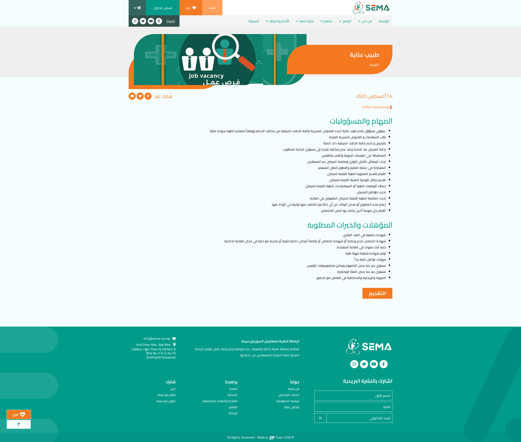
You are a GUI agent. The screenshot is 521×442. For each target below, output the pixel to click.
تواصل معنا (291, 407)
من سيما (293, 389)
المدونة (253, 21)
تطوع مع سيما (166, 401)
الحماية (233, 395)
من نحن (366, 21)
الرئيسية (384, 21)
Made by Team (270, 437)
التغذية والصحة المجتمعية (220, 401)
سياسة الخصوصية (287, 401)
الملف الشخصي (288, 395)
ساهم (328, 21)
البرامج (347, 21)
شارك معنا (306, 21)
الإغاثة (233, 413)
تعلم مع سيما (166, 395)
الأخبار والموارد (279, 21)
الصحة (233, 389)
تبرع (173, 389)
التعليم (233, 407)
